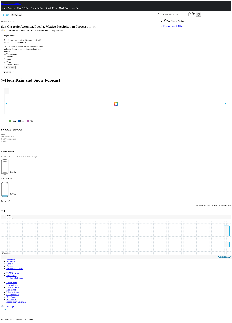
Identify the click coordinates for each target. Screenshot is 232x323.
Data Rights (11, 290)
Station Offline (12, 65)
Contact (9, 264)
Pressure (9, 57)
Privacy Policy (12, 287)
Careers (9, 266)
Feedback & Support (15, 278)
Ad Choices (11, 299)
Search (161, 14)
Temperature (11, 54)
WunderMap (224, 257)
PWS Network (12, 273)
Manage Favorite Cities (173, 26)
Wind (8, 59)
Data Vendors (12, 297)
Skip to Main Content (10, 3)
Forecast (9, 62)
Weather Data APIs (14, 268)
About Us (10, 261)
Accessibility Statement (16, 302)
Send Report (10, 67)
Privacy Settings (13, 292)
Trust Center (11, 282)
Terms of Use (12, 285)
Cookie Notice (12, 294)
